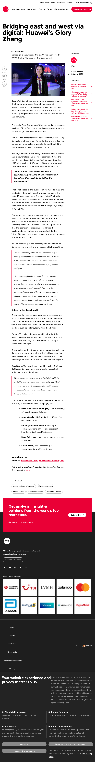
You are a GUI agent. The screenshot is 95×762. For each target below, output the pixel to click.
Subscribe (76, 515)
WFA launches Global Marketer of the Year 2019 (78, 87)
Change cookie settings (12, 660)
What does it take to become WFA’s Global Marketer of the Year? (79, 94)
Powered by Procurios (57, 645)
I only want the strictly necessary (71, 744)
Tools (49, 9)
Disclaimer (12, 644)
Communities (18, 9)
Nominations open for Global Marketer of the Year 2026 (79, 119)
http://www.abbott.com (11, 605)
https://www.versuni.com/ (46, 605)
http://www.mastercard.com (82, 587)
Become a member (82, 9)
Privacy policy (12, 652)
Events (42, 9)
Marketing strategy (45, 486)
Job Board (61, 2)
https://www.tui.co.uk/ (29, 587)
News (53, 2)
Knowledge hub (61, 9)
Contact (12, 635)
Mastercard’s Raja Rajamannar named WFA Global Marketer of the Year (79, 103)
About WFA (44, 2)
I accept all (24, 744)
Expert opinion (18, 491)
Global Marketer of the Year (23, 486)
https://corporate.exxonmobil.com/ (82, 605)
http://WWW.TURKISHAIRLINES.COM (11, 587)
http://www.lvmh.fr (46, 587)
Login (69, 2)
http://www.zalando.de (65, 587)
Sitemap (12, 669)
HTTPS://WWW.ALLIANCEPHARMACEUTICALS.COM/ (65, 605)
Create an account (81, 2)
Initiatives (31, 9)
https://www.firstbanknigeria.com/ (29, 605)
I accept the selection (24, 750)
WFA (72, 66)
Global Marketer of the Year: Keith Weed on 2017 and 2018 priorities (80, 111)
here (28, 470)
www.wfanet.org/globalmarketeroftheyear (42, 460)
